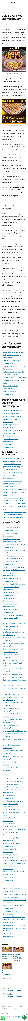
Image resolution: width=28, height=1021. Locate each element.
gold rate (6, 1017)
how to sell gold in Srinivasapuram (14, 863)
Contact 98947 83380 (11, 2)
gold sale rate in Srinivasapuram (13, 467)
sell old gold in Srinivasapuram (13, 801)
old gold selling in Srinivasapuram (14, 584)
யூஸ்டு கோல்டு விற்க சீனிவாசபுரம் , (14, 731)
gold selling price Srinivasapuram (13, 498)
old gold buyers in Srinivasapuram (14, 570)
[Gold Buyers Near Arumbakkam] (18, 950)
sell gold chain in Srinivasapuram (13, 778)
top (10, 1017)
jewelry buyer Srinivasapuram (12, 515)
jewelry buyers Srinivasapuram (13, 518)
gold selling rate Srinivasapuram (13, 501)
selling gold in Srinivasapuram (12, 809)
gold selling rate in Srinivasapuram (14, 503)
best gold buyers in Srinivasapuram (14, 352)
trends (23, 1014)
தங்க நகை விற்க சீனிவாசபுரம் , (13, 674)
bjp (26, 1014)
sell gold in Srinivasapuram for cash (14, 787)
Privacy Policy (13, 1008)
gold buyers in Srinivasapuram (12, 411)
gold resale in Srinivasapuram (12, 461)
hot (1, 1014)
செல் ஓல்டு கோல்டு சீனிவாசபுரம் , (14, 677)
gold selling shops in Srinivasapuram (14, 512)
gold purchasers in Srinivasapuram (14, 458)
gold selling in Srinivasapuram (12, 481)
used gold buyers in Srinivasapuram (14, 860)
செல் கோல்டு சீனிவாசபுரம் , (12, 686)
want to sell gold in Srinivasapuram (14, 917)
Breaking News (15, 1014)
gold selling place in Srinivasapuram (14, 377)
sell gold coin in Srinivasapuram (13, 781)
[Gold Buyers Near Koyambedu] (7, 966)
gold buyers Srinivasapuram (12, 413)
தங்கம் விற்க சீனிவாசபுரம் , (12, 694)
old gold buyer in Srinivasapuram (13, 567)
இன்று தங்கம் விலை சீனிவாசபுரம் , (14, 624)
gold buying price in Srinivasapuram (14, 489)
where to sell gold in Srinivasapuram (14, 925)
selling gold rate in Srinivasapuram (14, 829)
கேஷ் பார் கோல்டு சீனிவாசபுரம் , (13, 660)
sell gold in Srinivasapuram (11, 784)
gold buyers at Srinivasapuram (12, 416)
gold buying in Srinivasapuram (13, 430)
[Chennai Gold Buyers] (7, 950)
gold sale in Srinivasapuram (12, 464)
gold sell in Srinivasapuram (11, 470)
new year (15, 1017)
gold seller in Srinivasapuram (12, 472)
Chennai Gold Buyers (7, 955)
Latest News (6, 1014)
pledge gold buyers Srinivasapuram (14, 615)
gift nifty (20, 1017)
